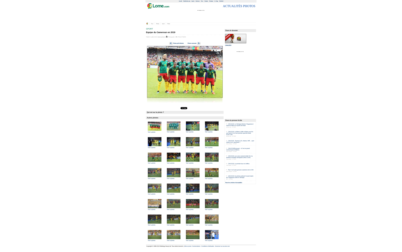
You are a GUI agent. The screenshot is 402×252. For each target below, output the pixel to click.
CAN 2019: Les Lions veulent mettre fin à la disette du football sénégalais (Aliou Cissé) (239, 156)
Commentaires (196, 246)
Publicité (221, 1)
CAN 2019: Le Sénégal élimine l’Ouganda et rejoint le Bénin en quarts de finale (239, 124)
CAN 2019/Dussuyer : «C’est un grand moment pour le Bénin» (238, 149)
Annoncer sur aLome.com (222, 246)
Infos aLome (187, 246)
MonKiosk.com (186, 1)
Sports (192, 1)
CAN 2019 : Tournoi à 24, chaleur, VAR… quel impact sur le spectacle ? (240, 141)
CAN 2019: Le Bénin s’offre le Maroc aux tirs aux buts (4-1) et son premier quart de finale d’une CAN (239, 133)
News (202, 1)
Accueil (180, 1)
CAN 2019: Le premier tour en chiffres (238, 163)
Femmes (206, 1)
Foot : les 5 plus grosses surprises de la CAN (240, 170)
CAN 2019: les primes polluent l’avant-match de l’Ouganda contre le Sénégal (239, 176)
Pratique (211, 1)
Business (198, 1)
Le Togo (216, 1)
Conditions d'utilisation (207, 246)
